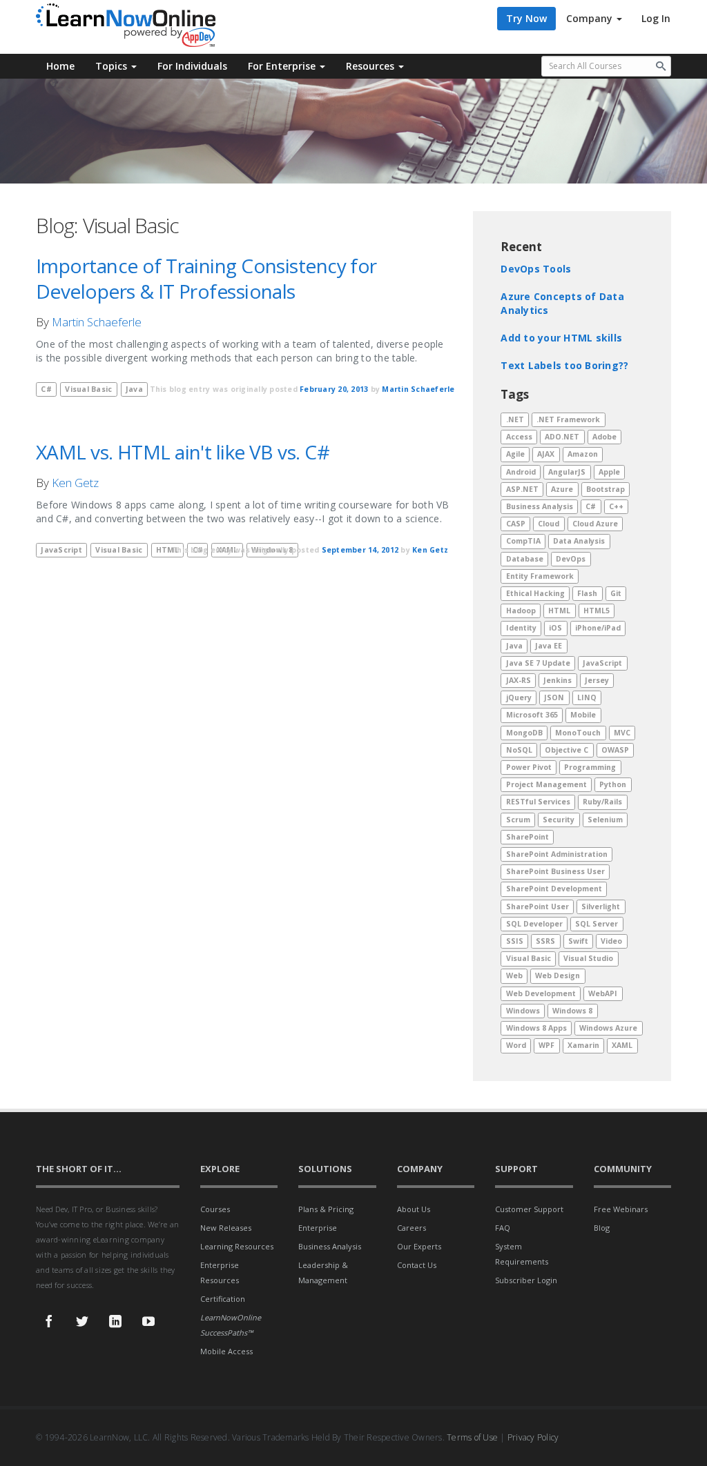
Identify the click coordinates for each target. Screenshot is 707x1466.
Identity (521, 628)
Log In (655, 18)
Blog (602, 1227)
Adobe (604, 437)
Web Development (541, 993)
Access (519, 437)
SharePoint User (537, 906)
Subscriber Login (526, 1280)
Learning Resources (236, 1246)
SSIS (514, 941)
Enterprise (317, 1227)
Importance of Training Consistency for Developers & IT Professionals (206, 278)
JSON (554, 697)
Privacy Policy (533, 1437)
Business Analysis (539, 506)
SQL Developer (534, 924)
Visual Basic (88, 389)
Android (521, 472)
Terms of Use (472, 1437)
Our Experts (419, 1246)
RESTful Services (538, 802)
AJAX (545, 454)
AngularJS (566, 472)
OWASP (615, 750)
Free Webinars (621, 1209)
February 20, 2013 (334, 389)
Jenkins (557, 680)
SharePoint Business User (555, 871)
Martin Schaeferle (97, 322)
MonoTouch (578, 732)
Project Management (546, 784)
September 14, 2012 (360, 550)
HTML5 (596, 610)
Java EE (548, 646)
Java (514, 646)
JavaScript (61, 550)
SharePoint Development (554, 889)
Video (611, 941)
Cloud (548, 523)
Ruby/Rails (602, 802)
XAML (622, 1045)
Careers (411, 1227)
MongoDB (524, 732)
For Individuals (192, 65)
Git (615, 593)
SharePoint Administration (557, 854)
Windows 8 (572, 1011)
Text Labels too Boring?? (564, 365)
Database (524, 559)
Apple (609, 472)
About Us (413, 1209)
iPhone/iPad (598, 628)
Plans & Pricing (326, 1209)
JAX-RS (518, 680)
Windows (523, 1011)
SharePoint (527, 837)
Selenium (605, 819)
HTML (559, 610)
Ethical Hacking (535, 593)
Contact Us (416, 1265)
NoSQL (519, 750)
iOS (555, 628)
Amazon (583, 454)
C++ (616, 506)
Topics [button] (112, 65)
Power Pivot (529, 767)
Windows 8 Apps (536, 1028)
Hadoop (521, 610)
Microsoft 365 (532, 715)
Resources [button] (371, 65)
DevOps (570, 559)
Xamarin (583, 1045)
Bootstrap (605, 489)
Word (516, 1045)
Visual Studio (588, 958)
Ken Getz (75, 483)
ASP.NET (522, 489)
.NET (515, 419)
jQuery (519, 697)
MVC (622, 732)
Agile (515, 454)
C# (46, 389)
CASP (515, 523)
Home (60, 65)
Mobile (583, 715)
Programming (590, 767)
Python (612, 784)
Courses (215, 1209)
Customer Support (529, 1209)
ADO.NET (562, 437)
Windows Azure (608, 1028)
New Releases (225, 1227)
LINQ (587, 697)
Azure (562, 489)
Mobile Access (226, 1351)
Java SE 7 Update (538, 663)
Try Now (526, 18)
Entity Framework (540, 576)
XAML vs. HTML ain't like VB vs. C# (182, 452)
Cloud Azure (595, 523)
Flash (587, 593)
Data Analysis (579, 541)
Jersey (597, 680)
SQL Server (596, 924)
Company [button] (590, 18)
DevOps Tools (536, 268)
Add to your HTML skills (561, 337)
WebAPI (602, 993)
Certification (222, 1299)
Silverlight (600, 906)
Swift (578, 941)
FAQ (502, 1227)
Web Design (557, 976)
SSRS (545, 941)
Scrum (518, 819)
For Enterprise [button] (283, 65)
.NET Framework (568, 419)
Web (514, 976)
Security (558, 819)
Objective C (566, 750)
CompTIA (523, 541)
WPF (546, 1045)
